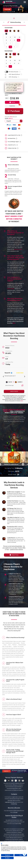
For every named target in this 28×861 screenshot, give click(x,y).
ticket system (10, 288)
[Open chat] (24, 854)
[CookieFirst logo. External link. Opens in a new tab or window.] (1, 843)
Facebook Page (14, 803)
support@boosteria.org (9, 802)
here (14, 323)
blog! (20, 823)
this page (15, 812)
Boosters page (18, 249)
